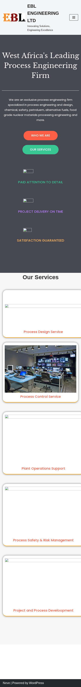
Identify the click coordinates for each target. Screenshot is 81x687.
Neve (6, 683)
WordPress (36, 683)
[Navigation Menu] (73, 17)
